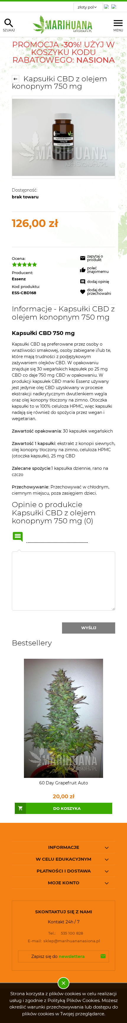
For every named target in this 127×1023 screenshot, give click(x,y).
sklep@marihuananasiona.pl (64, 940)
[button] (97, 259)
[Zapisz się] (103, 956)
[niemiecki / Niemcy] (107, 4)
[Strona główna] (64, 24)
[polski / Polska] (114, 4)
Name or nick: (18, 537)
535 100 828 (65, 933)
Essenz (19, 278)
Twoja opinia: (19, 551)
